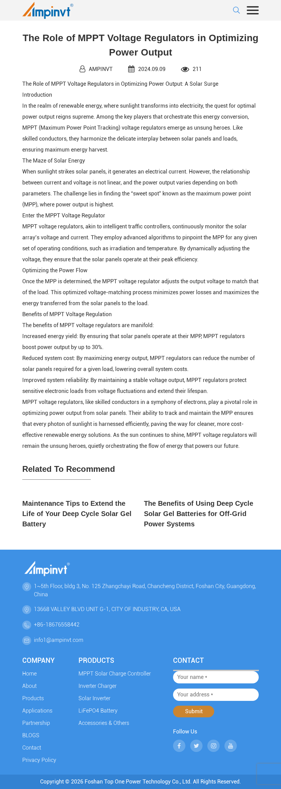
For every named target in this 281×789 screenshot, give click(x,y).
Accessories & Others (103, 723)
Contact (31, 747)
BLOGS (30, 735)
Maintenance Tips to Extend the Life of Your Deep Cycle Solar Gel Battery (77, 514)
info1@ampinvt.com (58, 640)
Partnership (36, 723)
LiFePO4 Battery (98, 710)
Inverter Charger (97, 686)
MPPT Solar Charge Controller (114, 673)
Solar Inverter (94, 698)
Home (29, 673)
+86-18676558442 (57, 624)
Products (33, 698)
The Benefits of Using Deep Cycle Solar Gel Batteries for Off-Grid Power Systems (198, 514)
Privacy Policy (39, 760)
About (29, 686)
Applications (37, 710)
